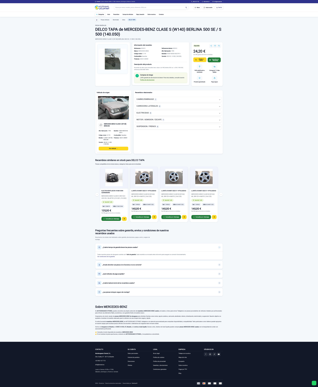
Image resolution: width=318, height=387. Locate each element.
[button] (178, 99)
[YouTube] (219, 354)
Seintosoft (134, 383)
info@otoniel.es (99, 364)
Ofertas (130, 365)
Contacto (161, 14)
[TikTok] (214, 354)
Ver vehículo (112, 148)
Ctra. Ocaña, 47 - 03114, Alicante (104, 357)
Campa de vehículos (128, 14)
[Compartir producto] (211, 45)
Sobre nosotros (152, 14)
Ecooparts (181, 361)
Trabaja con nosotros (185, 353)
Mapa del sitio (183, 357)
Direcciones (131, 361)
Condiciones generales (159, 369)
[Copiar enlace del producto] (219, 45)
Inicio (108, 14)
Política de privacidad (159, 361)
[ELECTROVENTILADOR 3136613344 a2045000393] (114, 177)
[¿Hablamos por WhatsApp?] (314, 383)
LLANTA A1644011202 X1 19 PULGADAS (143, 191)
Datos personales (133, 353)
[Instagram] (210, 354)
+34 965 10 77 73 (100, 360)
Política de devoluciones (147, 80)
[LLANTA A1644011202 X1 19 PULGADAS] (144, 177)
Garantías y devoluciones (160, 365)
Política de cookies (158, 357)
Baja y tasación (140, 14)
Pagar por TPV (183, 369)
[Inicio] (96, 19)
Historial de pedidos (134, 357)
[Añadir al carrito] (124, 219)
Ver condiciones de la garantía (106, 256)
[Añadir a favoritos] (215, 45)
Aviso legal (156, 353)
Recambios (116, 14)
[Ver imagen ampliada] (112, 59)
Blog (180, 373)
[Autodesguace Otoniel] (102, 7)
